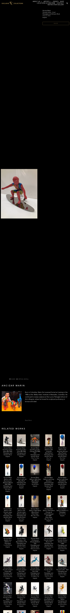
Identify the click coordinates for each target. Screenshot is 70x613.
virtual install (23, 379)
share (13, 379)
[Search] (67, 3)
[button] (37, 1)
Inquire (56, 23)
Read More (28, 420)
